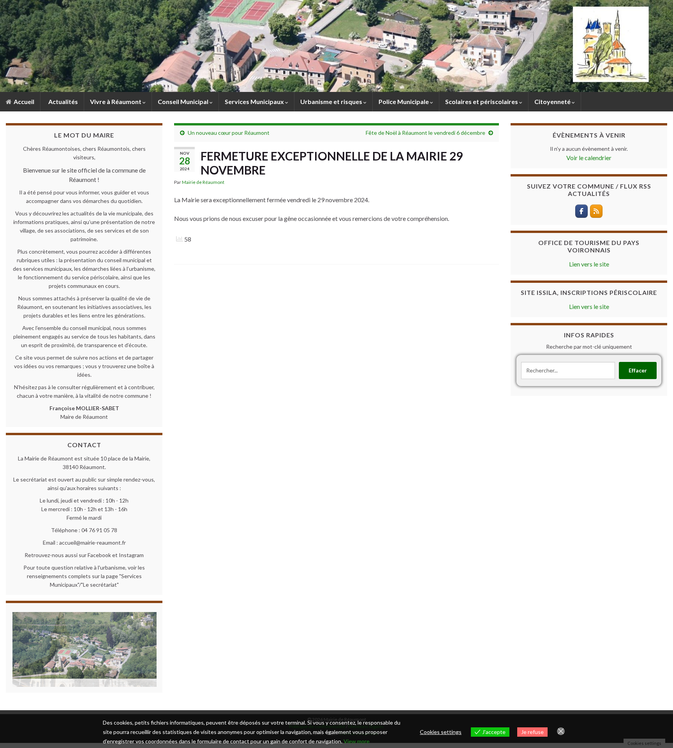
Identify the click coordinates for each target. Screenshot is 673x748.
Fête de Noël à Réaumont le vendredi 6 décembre (425, 132)
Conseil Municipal (184, 101)
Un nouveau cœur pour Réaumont (229, 132)
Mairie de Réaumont (203, 182)
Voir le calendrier (588, 157)
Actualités (62, 101)
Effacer (638, 370)
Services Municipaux (255, 101)
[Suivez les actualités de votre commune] (596, 211)
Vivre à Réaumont (116, 101)
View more (357, 741)
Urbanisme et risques (331, 101)
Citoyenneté (553, 101)
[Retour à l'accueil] (336, 46)
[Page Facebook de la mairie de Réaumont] (581, 211)
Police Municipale (404, 101)
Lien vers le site (589, 264)
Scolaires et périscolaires (482, 101)
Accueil (23, 101)
